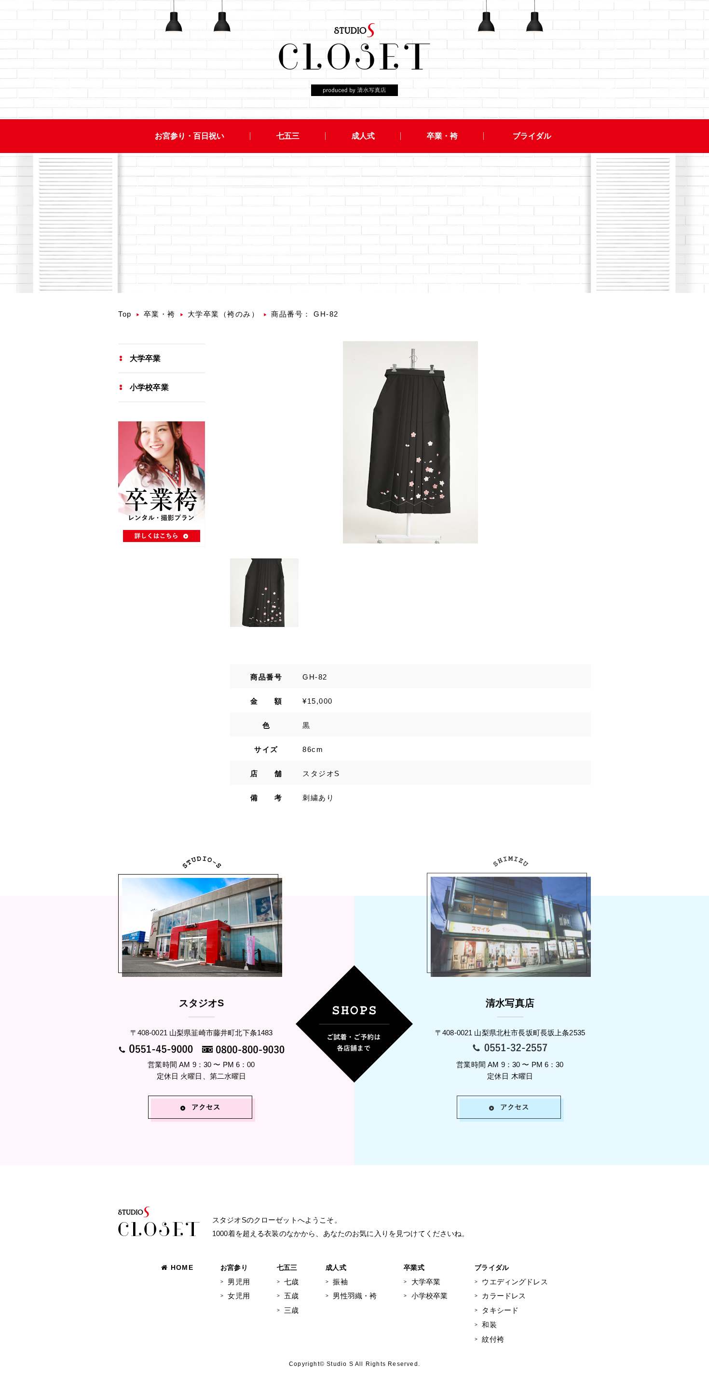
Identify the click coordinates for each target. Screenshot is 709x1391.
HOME (182, 1267)
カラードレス (504, 1296)
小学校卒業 (149, 387)
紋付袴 (493, 1339)
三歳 (291, 1310)
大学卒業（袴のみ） (223, 314)
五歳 (291, 1296)
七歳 (291, 1282)
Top (125, 314)
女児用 (238, 1296)
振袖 (340, 1282)
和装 (489, 1325)
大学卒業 (145, 358)
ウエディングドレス (514, 1282)
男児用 (238, 1282)
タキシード (500, 1310)
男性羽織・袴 (355, 1296)
